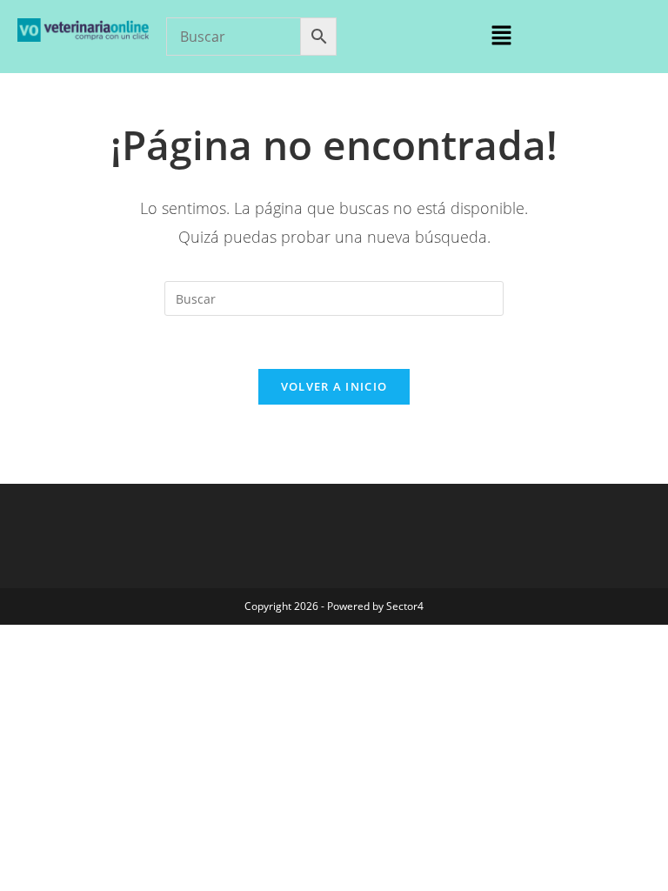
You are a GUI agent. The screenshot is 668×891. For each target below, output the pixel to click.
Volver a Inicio (334, 386)
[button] (501, 35)
